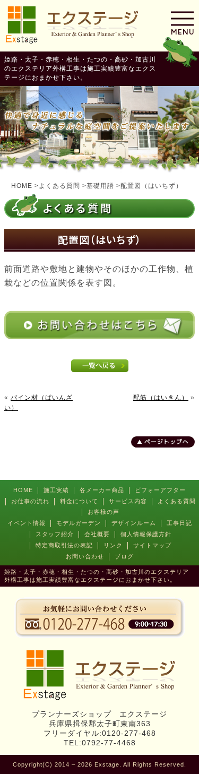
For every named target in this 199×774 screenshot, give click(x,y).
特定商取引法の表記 (64, 545)
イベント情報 (26, 523)
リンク (113, 545)
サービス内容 (128, 501)
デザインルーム (133, 523)
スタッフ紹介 (55, 534)
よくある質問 (177, 501)
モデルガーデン (78, 523)
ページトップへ (166, 441)
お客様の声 (103, 512)
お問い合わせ (85, 556)
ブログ (124, 556)
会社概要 (97, 534)
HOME (23, 490)
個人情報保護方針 (145, 534)
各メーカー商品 (102, 490)
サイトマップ (152, 545)
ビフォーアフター (160, 490)
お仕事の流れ (30, 501)
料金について (79, 501)
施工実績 (56, 490)
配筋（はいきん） (160, 397)
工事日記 (179, 523)
